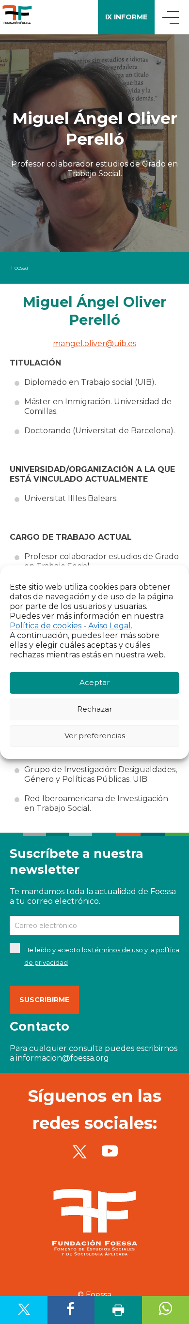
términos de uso (117, 950)
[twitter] (79, 1151)
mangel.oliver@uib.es (94, 343)
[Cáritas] (17, 17)
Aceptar (94, 682)
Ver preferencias (94, 735)
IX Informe (126, 17)
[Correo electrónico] (94, 925)
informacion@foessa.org (62, 1058)
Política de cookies (45, 625)
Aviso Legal (109, 625)
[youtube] (109, 1151)
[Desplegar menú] (172, 17)
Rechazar (94, 709)
